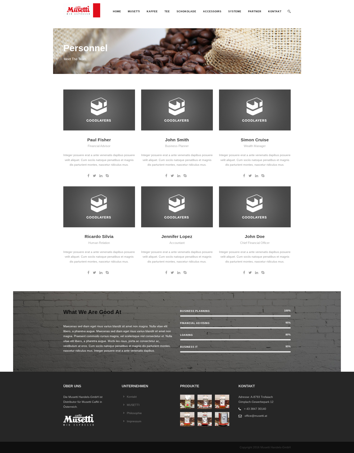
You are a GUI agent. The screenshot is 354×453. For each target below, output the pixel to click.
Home (117, 11)
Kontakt (274, 11)
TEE (167, 11)
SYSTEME (234, 11)
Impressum (134, 421)
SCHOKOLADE (186, 11)
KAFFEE (152, 11)
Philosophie (134, 413)
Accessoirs (212, 11)
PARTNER (254, 11)
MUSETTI (134, 11)
